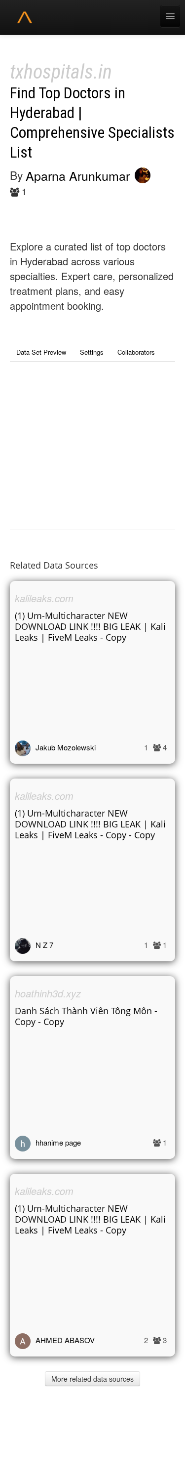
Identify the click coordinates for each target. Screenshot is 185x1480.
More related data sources (92, 1379)
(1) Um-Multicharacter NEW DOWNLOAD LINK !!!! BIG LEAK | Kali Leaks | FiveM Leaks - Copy (90, 626)
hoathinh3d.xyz (48, 993)
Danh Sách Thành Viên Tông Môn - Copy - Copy (86, 1016)
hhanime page (58, 1142)
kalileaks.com (44, 598)
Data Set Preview (41, 352)
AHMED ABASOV (65, 1340)
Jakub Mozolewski (66, 747)
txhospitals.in (61, 71)
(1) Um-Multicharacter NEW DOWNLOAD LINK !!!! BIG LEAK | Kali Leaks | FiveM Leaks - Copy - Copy (90, 824)
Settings (92, 352)
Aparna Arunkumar (78, 175)
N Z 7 (44, 945)
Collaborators (136, 352)
